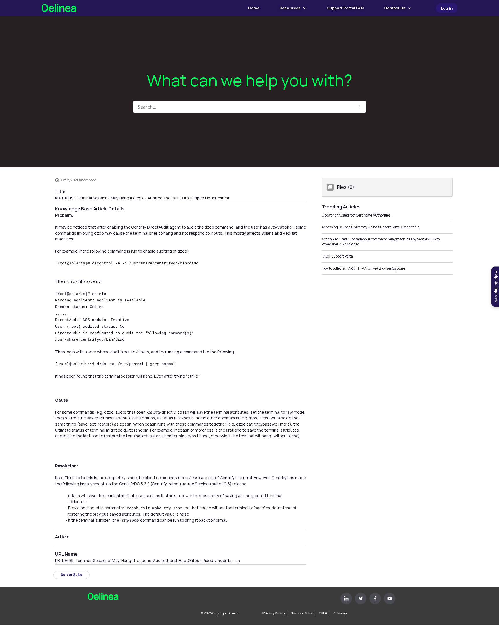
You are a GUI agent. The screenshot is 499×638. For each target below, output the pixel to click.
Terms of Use (302, 613)
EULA (323, 613)
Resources (290, 7)
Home (253, 7)
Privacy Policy (273, 613)
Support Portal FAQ (345, 7)
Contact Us (394, 7)
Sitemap (340, 613)
